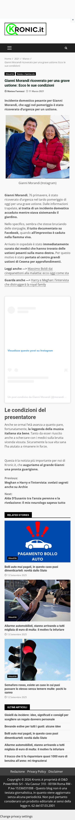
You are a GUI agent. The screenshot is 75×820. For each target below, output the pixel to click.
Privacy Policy (36, 772)
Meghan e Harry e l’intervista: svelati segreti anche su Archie (36, 482)
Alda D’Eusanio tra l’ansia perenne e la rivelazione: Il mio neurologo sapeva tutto (35, 498)
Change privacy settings (16, 816)
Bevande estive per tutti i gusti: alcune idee (33, 726)
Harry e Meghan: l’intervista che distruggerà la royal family (37, 282)
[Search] (66, 48)
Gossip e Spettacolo (26, 74)
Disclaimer (55, 772)
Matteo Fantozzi (16, 91)
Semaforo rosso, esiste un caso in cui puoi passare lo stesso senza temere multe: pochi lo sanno (37, 660)
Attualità (10, 74)
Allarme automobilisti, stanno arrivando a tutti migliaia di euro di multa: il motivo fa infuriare (37, 600)
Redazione (17, 772)
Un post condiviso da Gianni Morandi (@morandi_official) (40, 397)
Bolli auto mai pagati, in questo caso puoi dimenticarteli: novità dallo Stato (37, 541)
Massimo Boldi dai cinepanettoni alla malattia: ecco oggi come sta (37, 271)
